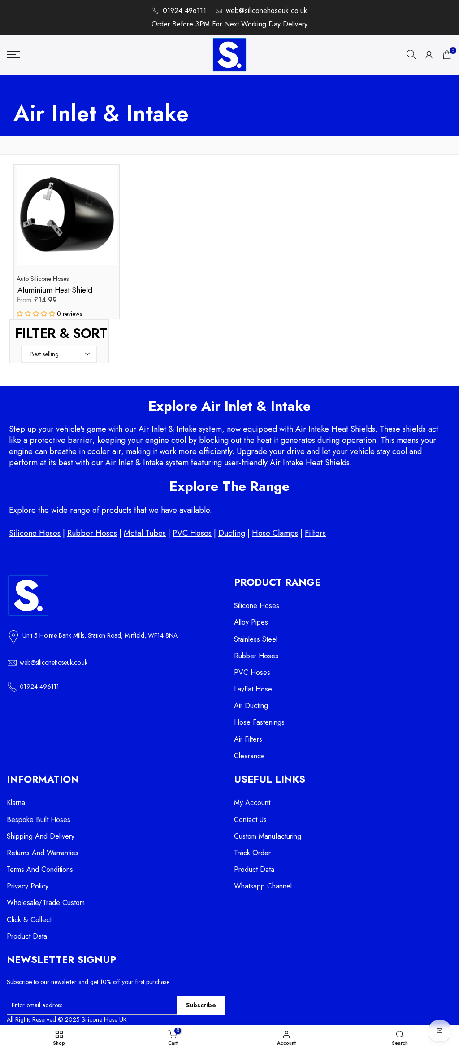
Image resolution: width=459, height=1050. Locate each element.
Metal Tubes (145, 533)
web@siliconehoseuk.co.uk (266, 10)
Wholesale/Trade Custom (46, 902)
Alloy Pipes (251, 622)
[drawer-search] (411, 54)
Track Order (252, 853)
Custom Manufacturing (267, 836)
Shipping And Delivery (40, 836)
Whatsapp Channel (263, 886)
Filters (315, 533)
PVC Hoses (192, 533)
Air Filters (248, 739)
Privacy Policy (27, 886)
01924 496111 (184, 10)
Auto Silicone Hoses (43, 278)
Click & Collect (29, 919)
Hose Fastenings (259, 722)
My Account (252, 802)
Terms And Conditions (40, 869)
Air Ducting (251, 705)
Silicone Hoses (35, 533)
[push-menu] (13, 55)
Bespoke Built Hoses (38, 819)
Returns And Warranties (42, 853)
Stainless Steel (255, 639)
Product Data (27, 936)
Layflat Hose (253, 689)
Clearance (249, 756)
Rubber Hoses (92, 533)
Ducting (231, 533)
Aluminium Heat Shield (54, 290)
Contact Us (250, 819)
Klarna (16, 802)
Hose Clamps (275, 533)
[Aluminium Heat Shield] (67, 219)
